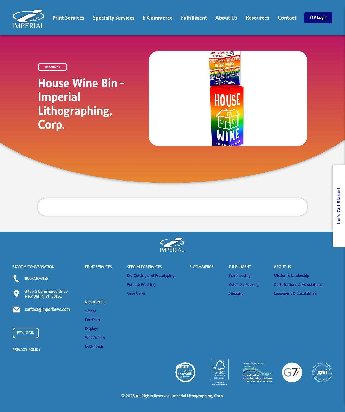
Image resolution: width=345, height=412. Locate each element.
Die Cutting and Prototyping (151, 275)
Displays (91, 328)
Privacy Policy (27, 349)
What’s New (95, 337)
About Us (282, 267)
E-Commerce (202, 267)
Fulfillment (240, 267)
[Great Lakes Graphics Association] (257, 372)
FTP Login (25, 333)
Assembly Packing (244, 284)
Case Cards (136, 293)
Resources (95, 302)
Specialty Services (144, 267)
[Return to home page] (29, 17)
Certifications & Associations (298, 284)
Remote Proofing (141, 284)
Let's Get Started (338, 206)
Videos (90, 311)
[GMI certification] (322, 372)
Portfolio (92, 320)
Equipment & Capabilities (295, 293)
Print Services (98, 267)
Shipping (236, 293)
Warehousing (240, 275)
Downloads (94, 346)
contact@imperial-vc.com (47, 309)
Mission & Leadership (291, 275)
